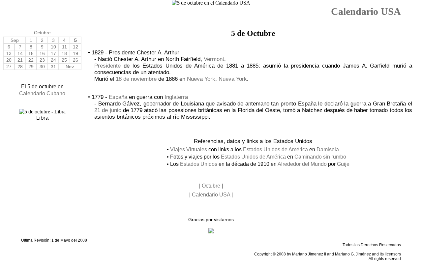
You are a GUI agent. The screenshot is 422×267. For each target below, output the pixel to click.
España (118, 97)
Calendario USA (366, 11)
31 (53, 66)
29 (31, 66)
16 (42, 53)
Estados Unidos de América (275, 149)
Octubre (42, 32)
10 (53, 46)
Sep (15, 40)
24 (53, 60)
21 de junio (107, 110)
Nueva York (201, 79)
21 (20, 60)
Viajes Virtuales (188, 149)
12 (75, 46)
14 (20, 53)
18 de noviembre (136, 79)
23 (42, 60)
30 (42, 66)
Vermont (214, 59)
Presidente (107, 66)
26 (75, 60)
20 (9, 60)
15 (31, 53)
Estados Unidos (198, 164)
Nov (70, 66)
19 (75, 53)
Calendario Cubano (42, 93)
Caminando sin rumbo (320, 157)
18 (64, 53)
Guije (343, 164)
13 (9, 53)
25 (64, 60)
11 (64, 46)
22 (31, 60)
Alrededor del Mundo (302, 164)
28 (20, 66)
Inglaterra (176, 97)
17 (53, 53)
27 (9, 66)
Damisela (327, 149)
